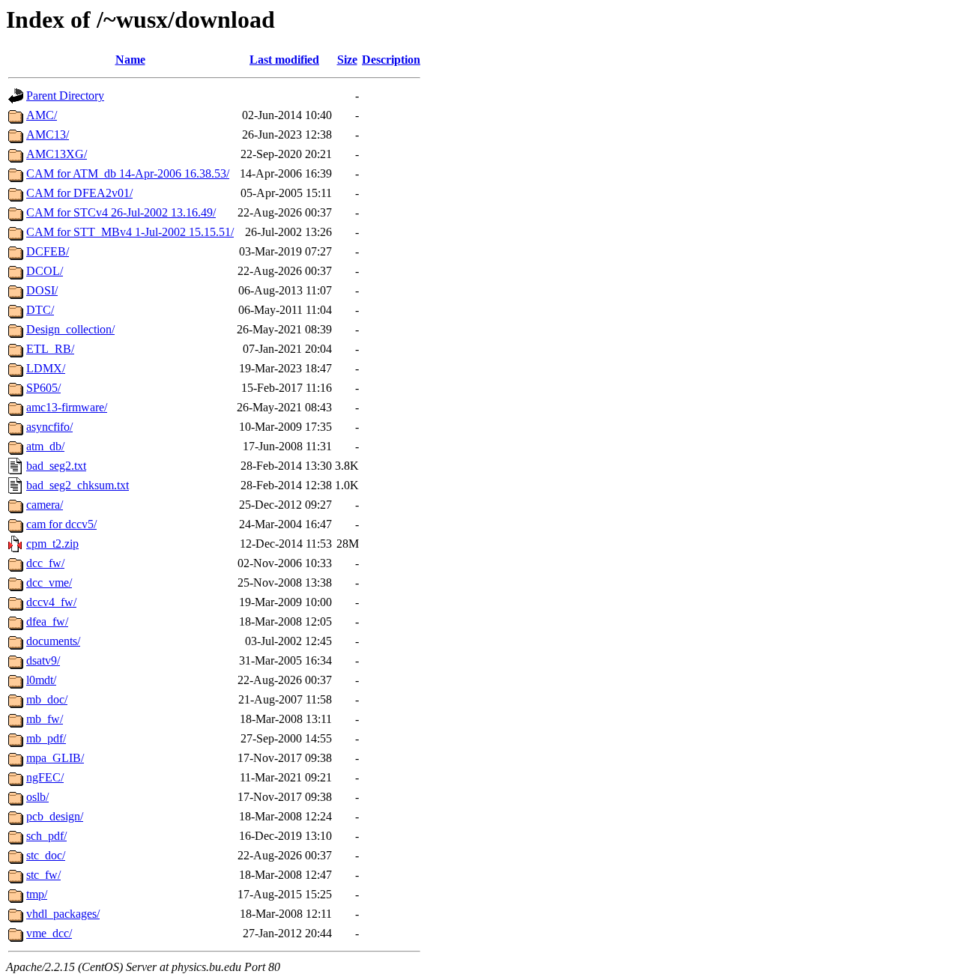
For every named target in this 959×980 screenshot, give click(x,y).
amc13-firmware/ (66, 407)
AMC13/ (47, 134)
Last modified (284, 59)
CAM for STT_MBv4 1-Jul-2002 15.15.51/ (130, 232)
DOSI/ (42, 290)
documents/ (53, 641)
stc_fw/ (43, 874)
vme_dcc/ (49, 933)
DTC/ (40, 309)
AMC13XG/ (56, 154)
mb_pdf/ (46, 738)
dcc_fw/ (45, 563)
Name (130, 59)
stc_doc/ (45, 855)
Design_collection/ (70, 329)
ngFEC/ (45, 777)
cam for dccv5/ (61, 524)
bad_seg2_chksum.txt (77, 485)
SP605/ (43, 387)
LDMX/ (45, 368)
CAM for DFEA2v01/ (79, 193)
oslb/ (37, 796)
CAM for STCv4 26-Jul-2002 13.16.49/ (121, 212)
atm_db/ (45, 446)
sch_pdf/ (46, 835)
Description (391, 59)
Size (347, 59)
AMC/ (41, 115)
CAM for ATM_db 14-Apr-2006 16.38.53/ (127, 173)
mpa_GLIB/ (55, 757)
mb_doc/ (46, 699)
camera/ (44, 504)
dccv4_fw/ (51, 602)
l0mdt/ (41, 680)
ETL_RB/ (50, 348)
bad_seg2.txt (56, 465)
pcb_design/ (54, 816)
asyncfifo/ (49, 426)
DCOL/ (44, 270)
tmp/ (36, 894)
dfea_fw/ (47, 621)
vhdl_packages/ (63, 913)
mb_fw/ (44, 719)
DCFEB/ (47, 251)
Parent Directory (65, 95)
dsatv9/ (43, 660)
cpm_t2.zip (52, 543)
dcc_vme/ (49, 582)
